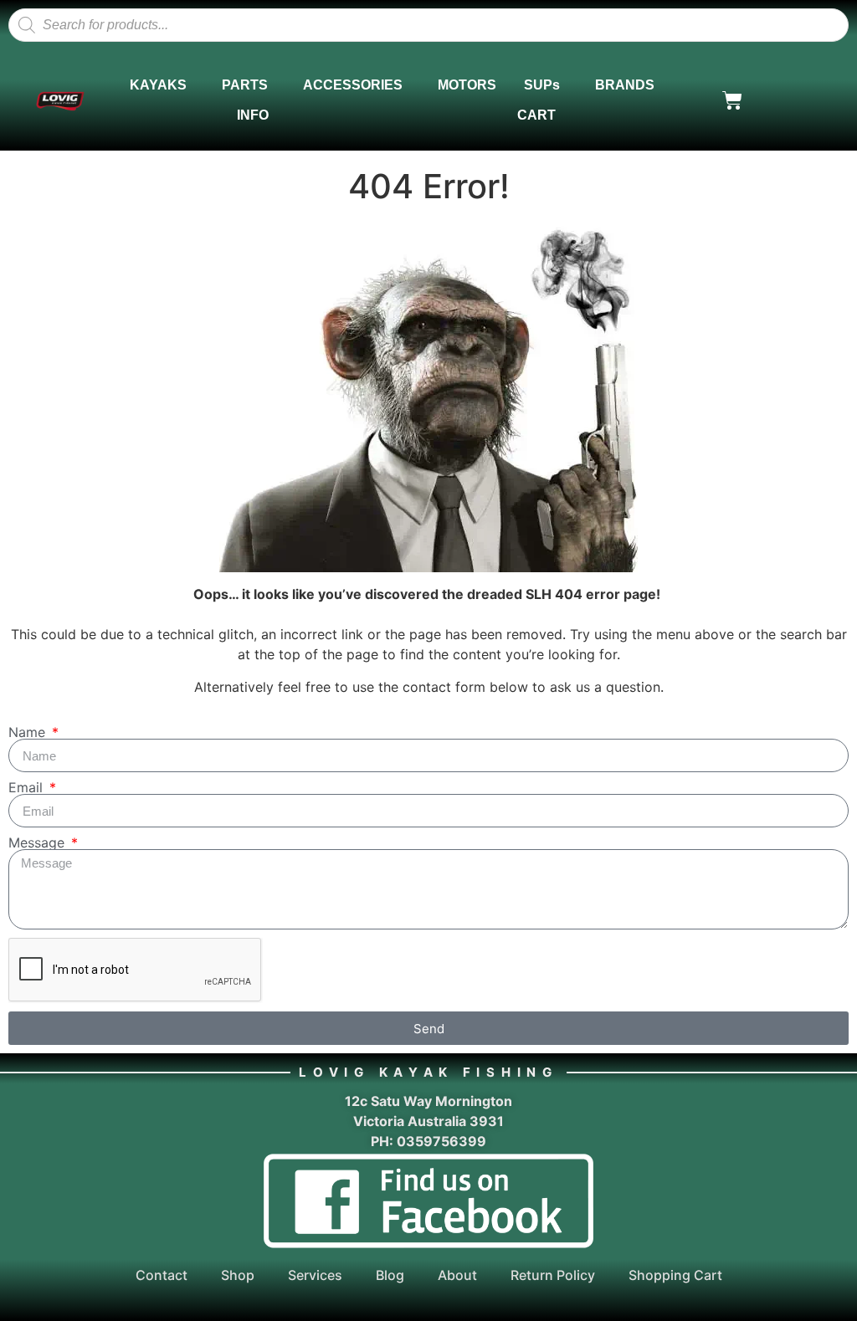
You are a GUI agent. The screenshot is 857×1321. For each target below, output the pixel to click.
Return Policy (553, 1275)
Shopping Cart (675, 1275)
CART (536, 115)
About (457, 1275)
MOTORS (467, 85)
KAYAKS (158, 85)
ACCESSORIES (353, 85)
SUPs (542, 85)
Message (38, 842)
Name (28, 732)
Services (315, 1275)
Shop (237, 1275)
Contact (161, 1275)
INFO (253, 115)
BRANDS (624, 85)
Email (27, 787)
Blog (390, 1275)
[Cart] (732, 100)
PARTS (245, 85)
